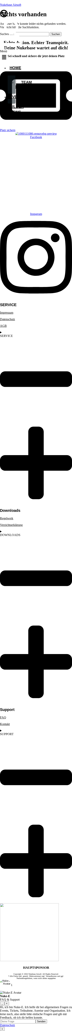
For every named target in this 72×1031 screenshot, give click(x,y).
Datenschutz (7, 319)
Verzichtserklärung (11, 525)
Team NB (23, 84)
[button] (4, 56)
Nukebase (20, 73)
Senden (41, 1021)
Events (17, 97)
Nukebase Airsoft (10, 4)
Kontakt (5, 724)
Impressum (6, 312)
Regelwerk (6, 518)
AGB (3, 325)
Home (15, 68)
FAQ (3, 717)
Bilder (17, 106)
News (15, 112)
